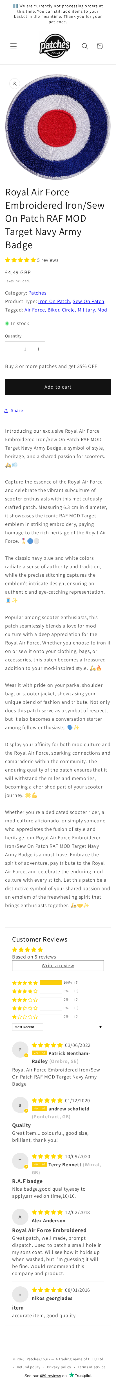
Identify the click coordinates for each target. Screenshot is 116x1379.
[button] (13, 46)
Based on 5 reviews (34, 956)
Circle (68, 309)
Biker (53, 309)
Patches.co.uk (38, 1359)
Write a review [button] (58, 965)
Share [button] (17, 410)
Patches (37, 292)
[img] (48, 1045)
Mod (102, 309)
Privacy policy (59, 1367)
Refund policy (29, 1367)
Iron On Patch (54, 301)
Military (86, 309)
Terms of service (91, 1367)
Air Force (34, 309)
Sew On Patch (88, 301)
